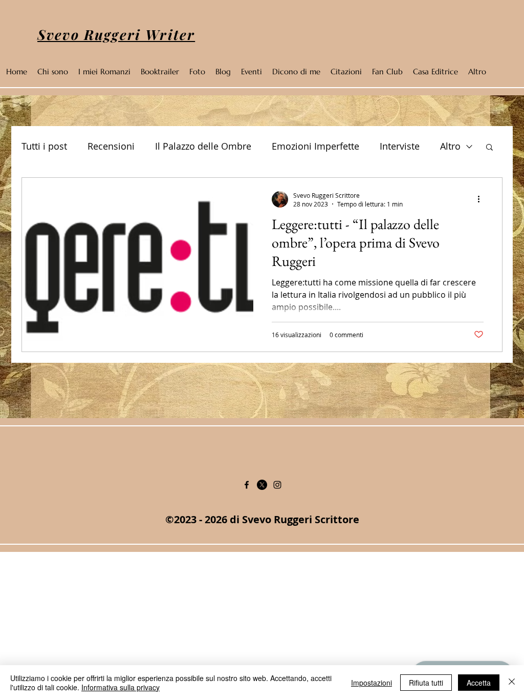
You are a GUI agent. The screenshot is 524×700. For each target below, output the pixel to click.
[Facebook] (247, 485)
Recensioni (111, 146)
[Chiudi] (512, 682)
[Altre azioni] (482, 199)
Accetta (479, 682)
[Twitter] (262, 485)
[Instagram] (277, 485)
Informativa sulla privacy (120, 687)
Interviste (400, 146)
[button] (489, 147)
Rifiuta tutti (426, 682)
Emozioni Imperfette (315, 146)
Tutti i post (44, 146)
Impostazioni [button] (371, 682)
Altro (450, 146)
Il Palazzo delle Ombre (203, 146)
